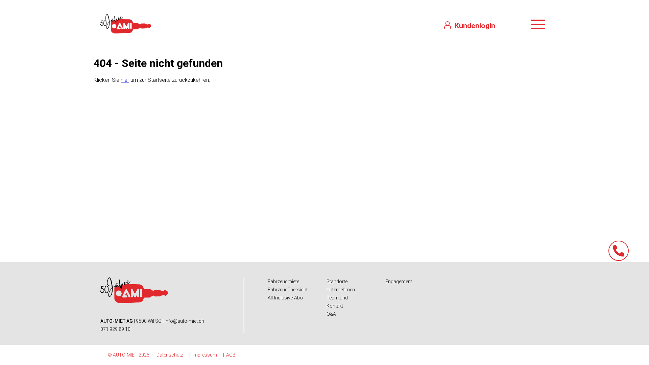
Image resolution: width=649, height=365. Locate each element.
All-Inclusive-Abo (285, 297)
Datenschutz (170, 355)
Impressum (204, 355)
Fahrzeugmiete (283, 281)
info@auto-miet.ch (184, 321)
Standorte (337, 281)
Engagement (398, 281)
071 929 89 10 (115, 329)
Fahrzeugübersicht (288, 289)
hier (125, 80)
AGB (231, 355)
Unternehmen (341, 289)
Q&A (331, 314)
